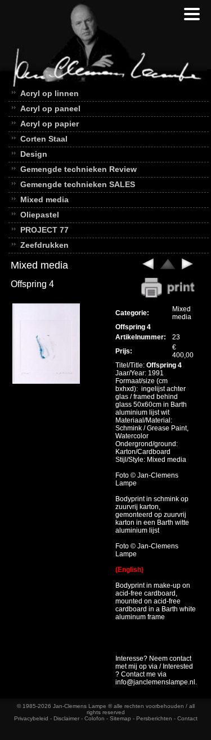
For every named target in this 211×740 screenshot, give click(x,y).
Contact (187, 718)
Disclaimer (66, 718)
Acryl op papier (49, 123)
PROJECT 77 (44, 229)
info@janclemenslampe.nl (155, 682)
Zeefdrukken (44, 244)
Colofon (94, 718)
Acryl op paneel (50, 108)
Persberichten (154, 718)
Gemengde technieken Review (78, 169)
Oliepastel (39, 214)
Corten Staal (44, 138)
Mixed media (44, 199)
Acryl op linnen (49, 93)
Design (33, 153)
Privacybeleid (31, 718)
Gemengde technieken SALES (77, 184)
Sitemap (120, 718)
